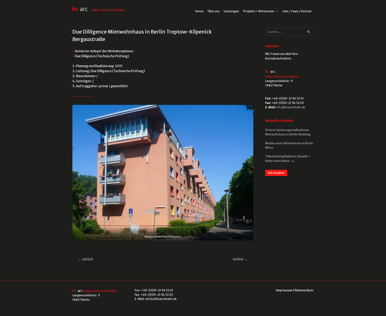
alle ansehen (276, 173)
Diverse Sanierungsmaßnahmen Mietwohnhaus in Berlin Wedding (287, 132)
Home (199, 11)
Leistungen (231, 11)
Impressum (284, 290)
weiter (240, 259)
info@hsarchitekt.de (290, 107)
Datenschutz (304, 290)
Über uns (214, 11)
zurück (85, 259)
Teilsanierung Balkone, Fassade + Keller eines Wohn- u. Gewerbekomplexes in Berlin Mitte (288, 158)
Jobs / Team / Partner (297, 11)
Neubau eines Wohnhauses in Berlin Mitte (289, 145)
